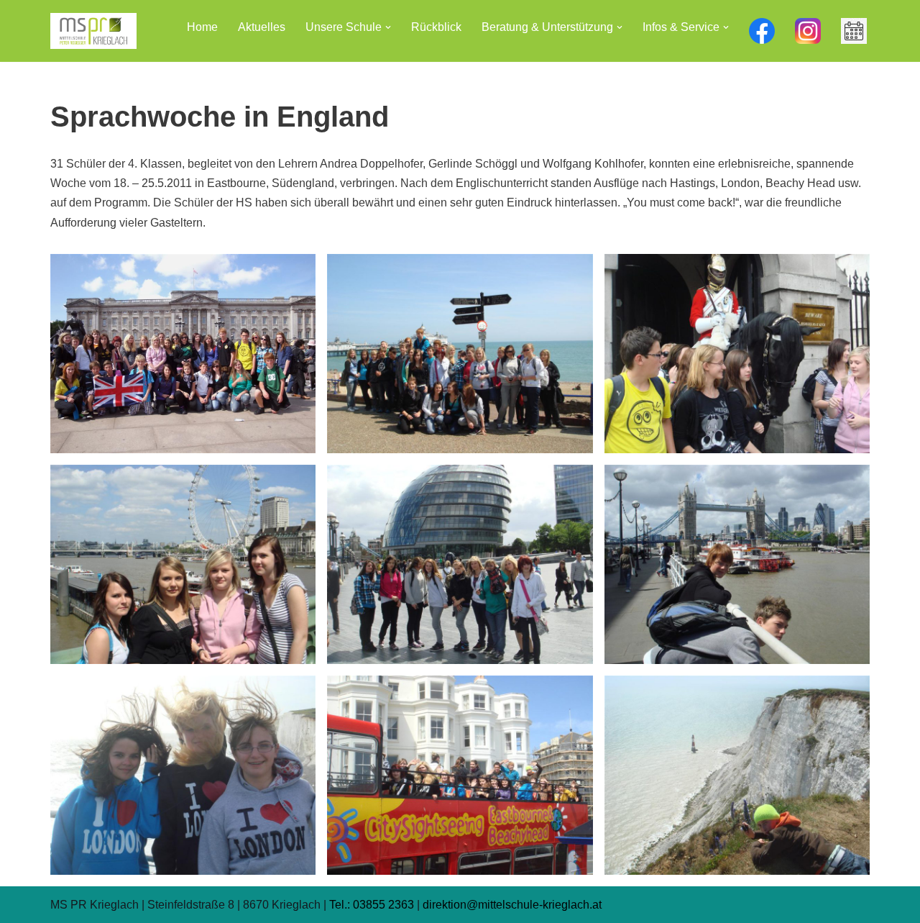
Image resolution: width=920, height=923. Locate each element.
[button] (388, 27)
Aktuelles (261, 27)
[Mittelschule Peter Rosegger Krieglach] (93, 31)
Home (202, 27)
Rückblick (436, 27)
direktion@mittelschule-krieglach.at (512, 905)
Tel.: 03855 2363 (371, 905)
